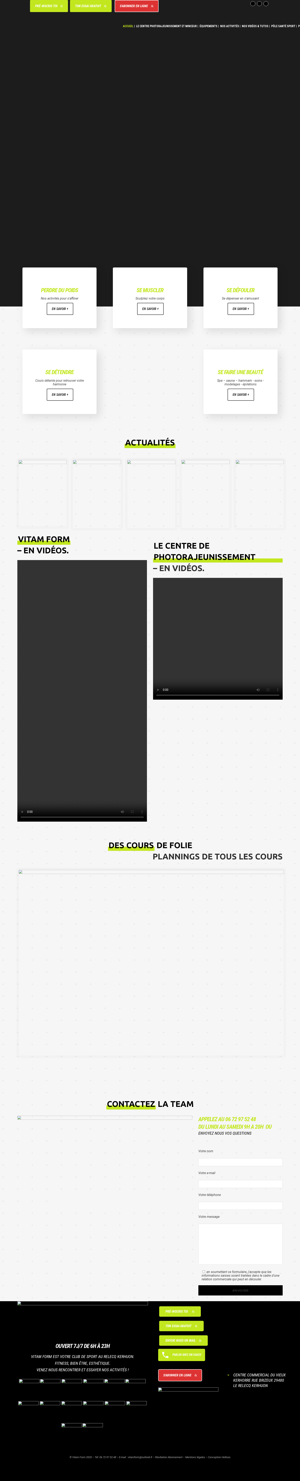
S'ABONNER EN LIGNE (134, 6)
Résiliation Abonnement (168, 1457)
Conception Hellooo (219, 1457)
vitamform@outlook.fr (140, 1457)
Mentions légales (195, 1457)
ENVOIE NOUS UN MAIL (181, 1340)
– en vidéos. (178, 568)
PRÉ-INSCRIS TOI (46, 6)
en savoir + (60, 309)
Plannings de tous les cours (218, 856)
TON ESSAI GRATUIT (88, 6)
